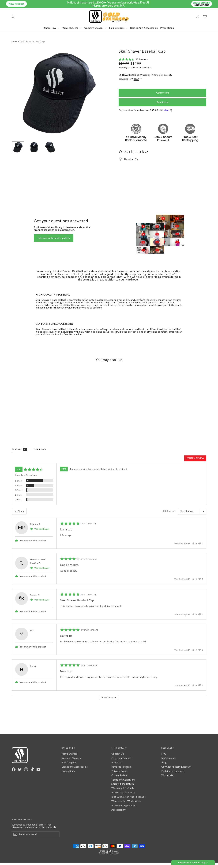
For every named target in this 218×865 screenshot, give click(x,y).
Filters (20, 511)
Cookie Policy (119, 775)
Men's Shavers (70, 27)
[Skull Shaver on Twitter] (20, 769)
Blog (164, 762)
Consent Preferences (109, 853)
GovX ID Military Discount (176, 766)
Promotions (167, 27)
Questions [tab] (40, 448)
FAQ (163, 753)
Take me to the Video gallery (53, 237)
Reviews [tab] (19, 448)
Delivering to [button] (129, 78)
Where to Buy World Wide (126, 801)
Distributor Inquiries (172, 771)
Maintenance (168, 758)
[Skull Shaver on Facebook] (13, 769)
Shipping (123, 67)
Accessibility (118, 809)
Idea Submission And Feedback (128, 796)
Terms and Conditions (123, 779)
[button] (133, 59)
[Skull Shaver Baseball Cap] (18, 147)
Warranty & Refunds (122, 788)
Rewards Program (121, 766)
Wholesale (167, 775)
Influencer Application (123, 805)
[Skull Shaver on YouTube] (38, 769)
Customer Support (121, 758)
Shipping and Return (122, 783)
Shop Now (50, 27)
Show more (107, 697)
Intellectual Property (123, 792)
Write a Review (195, 458)
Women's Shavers (93, 27)
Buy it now (162, 102)
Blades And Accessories (144, 27)
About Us (116, 762)
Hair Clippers (117, 27)
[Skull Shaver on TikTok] (32, 769)
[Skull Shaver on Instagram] (26, 769)
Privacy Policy (119, 771)
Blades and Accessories (75, 766)
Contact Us (117, 753)
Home (15, 41)
